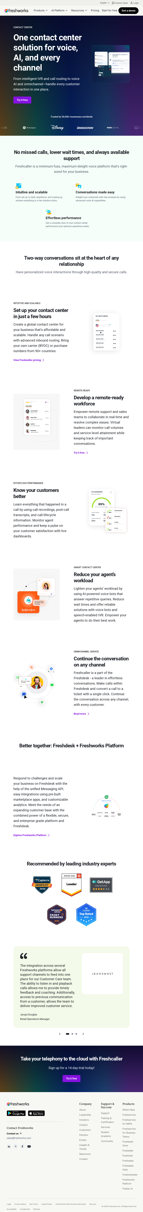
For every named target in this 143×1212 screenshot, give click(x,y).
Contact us (13, 1133)
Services (105, 1127)
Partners (83, 1135)
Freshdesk (127, 1150)
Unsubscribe (25, 1209)
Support (105, 1113)
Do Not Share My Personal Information (71, 1204)
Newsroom (85, 1154)
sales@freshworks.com (19, 1138)
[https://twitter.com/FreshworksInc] (15, 1146)
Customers (85, 1129)
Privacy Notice (20, 1204)
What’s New (128, 1109)
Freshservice (129, 1114)
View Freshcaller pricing (27, 360)
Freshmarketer (130, 1174)
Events (82, 1140)
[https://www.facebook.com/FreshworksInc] (22, 1146)
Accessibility (12, 1209)
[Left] (59, 1034)
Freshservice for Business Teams (129, 1132)
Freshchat (127, 1155)
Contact (83, 1159)
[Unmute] (121, 355)
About (82, 1109)
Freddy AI (127, 1188)
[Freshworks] (35, 1104)
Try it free (22, 99)
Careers (83, 1124)
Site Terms (33, 1204)
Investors (84, 1119)
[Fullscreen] (127, 355)
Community (107, 1141)
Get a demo (128, 10)
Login (136, 3)
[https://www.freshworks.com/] (16, 11)
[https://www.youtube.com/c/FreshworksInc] (29, 1146)
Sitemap (36, 1209)
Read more (80, 713)
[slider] (106, 355)
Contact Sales (121, 3)
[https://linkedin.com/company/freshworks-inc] (9, 1146)
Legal (9, 1204)
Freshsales (128, 1160)
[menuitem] (105, 2)
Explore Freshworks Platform (29, 835)
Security (92, 1204)
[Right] (83, 1034)
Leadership (85, 1114)
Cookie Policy (46, 1204)
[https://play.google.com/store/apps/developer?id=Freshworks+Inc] (16, 1113)
